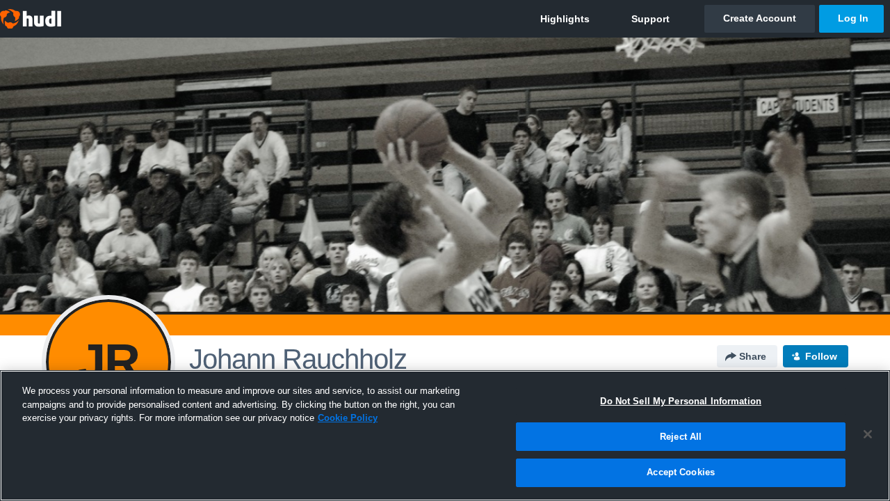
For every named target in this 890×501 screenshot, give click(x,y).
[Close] (867, 434)
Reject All (681, 436)
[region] (445, 435)
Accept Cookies (681, 472)
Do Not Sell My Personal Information (680, 401)
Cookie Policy (348, 418)
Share (752, 356)
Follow (821, 356)
